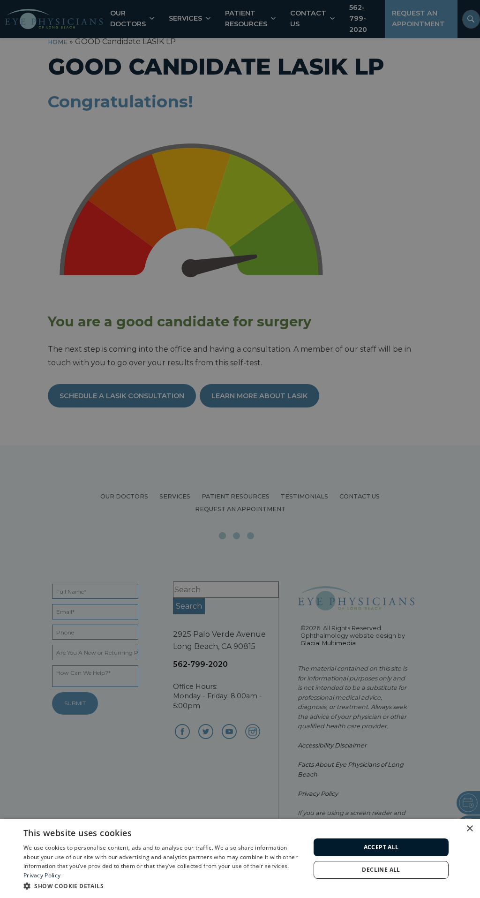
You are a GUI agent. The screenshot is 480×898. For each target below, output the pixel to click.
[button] (162, 885)
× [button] (469, 828)
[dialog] (240, 858)
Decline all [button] (381, 870)
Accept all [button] (381, 847)
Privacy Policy (41, 875)
